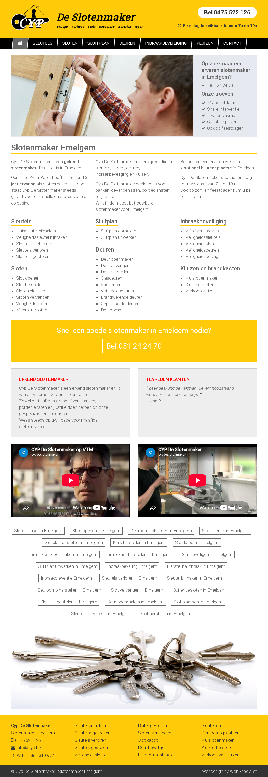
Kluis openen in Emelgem (96, 530)
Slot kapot (148, 740)
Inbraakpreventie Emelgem (66, 578)
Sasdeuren (111, 284)
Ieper (139, 27)
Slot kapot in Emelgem (197, 542)
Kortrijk (124, 27)
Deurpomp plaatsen (220, 732)
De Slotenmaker (96, 16)
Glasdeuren (111, 278)
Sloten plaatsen (31, 290)
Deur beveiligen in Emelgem (206, 554)
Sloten (19, 268)
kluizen (141, 174)
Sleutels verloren (32, 250)
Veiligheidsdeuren (117, 290)
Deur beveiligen (115, 265)
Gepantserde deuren (120, 303)
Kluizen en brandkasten (210, 268)
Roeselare (107, 27)
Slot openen (28, 278)
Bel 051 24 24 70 (217, 85)
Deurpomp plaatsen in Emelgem (161, 530)
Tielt (91, 27)
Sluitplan (107, 221)
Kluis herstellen (200, 284)
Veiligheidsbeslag (202, 256)
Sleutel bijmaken (90, 725)
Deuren (105, 249)
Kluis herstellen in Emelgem (139, 542)
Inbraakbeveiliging (203, 221)
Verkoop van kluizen (220, 754)
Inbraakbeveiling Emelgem (132, 566)
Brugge (62, 27)
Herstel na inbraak (155, 754)
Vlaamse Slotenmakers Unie (60, 394)
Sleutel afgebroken (34, 243)
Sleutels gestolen (32, 256)
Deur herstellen (115, 271)
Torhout (77, 27)
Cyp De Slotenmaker (31, 725)
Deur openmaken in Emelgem (135, 601)
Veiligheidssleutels (203, 237)
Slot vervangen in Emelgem (137, 590)
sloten (118, 168)
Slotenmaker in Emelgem (38, 530)
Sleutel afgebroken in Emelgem (101, 613)
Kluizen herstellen (218, 747)
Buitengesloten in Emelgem (199, 590)
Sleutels (21, 221)
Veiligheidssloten (32, 303)
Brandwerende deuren (122, 297)
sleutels (103, 168)
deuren (132, 168)
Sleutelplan (212, 725)
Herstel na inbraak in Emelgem (196, 566)
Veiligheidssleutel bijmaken (41, 237)
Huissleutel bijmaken (36, 231)
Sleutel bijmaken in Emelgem (194, 578)
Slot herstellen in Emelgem (166, 613)
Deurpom (110, 310)
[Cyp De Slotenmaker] (30, 17)
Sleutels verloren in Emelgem (129, 578)
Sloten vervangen (32, 297)
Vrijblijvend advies (202, 231)
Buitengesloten (152, 725)
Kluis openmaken (202, 278)
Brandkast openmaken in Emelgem (63, 554)
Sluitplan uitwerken (119, 237)
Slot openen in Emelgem (225, 530)
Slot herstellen (30, 284)
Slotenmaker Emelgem (33, 732)
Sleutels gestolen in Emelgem (68, 601)
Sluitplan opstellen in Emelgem (73, 542)
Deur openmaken (117, 259)
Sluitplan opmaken (118, 231)
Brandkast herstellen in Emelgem (138, 554)
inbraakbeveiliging (112, 174)
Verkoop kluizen (201, 290)
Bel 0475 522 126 (227, 12)
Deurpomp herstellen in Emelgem (69, 590)
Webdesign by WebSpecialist (229, 771)
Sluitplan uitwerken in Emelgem (67, 566)
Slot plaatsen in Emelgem (198, 601)
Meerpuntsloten (31, 310)
